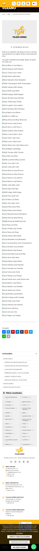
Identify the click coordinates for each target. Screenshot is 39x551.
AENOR (8, 413)
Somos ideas (7, 359)
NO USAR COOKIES (19, 547)
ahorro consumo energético (26, 419)
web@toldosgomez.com (14, 472)
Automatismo (27, 444)
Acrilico (26, 405)
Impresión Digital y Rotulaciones (17, 373)
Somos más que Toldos (11, 387)
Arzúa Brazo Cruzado (11, 440)
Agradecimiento (27, 416)
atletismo (9, 444)
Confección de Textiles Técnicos (16, 366)
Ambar (25, 423)
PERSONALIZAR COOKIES (19, 542)
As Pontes (26, 439)
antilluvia (9, 430)
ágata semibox (27, 402)
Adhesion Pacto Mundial (26, 408)
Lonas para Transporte (13, 369)
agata (24, 413)
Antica (25, 427)
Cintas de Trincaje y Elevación (16, 380)
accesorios (9, 405)
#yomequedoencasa (11, 397)
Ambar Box (9, 427)
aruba (8, 436)
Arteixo (25, 433)
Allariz (8, 423)
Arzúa (26, 436)
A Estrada (9, 402)
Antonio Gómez (28, 430)
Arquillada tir (10, 433)
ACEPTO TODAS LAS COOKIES (19, 537)
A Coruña (26, 397)
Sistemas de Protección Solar (16, 362)
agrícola (8, 416)
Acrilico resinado (11, 408)
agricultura (9, 419)
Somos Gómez (8, 383)
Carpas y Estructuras (13, 376)
